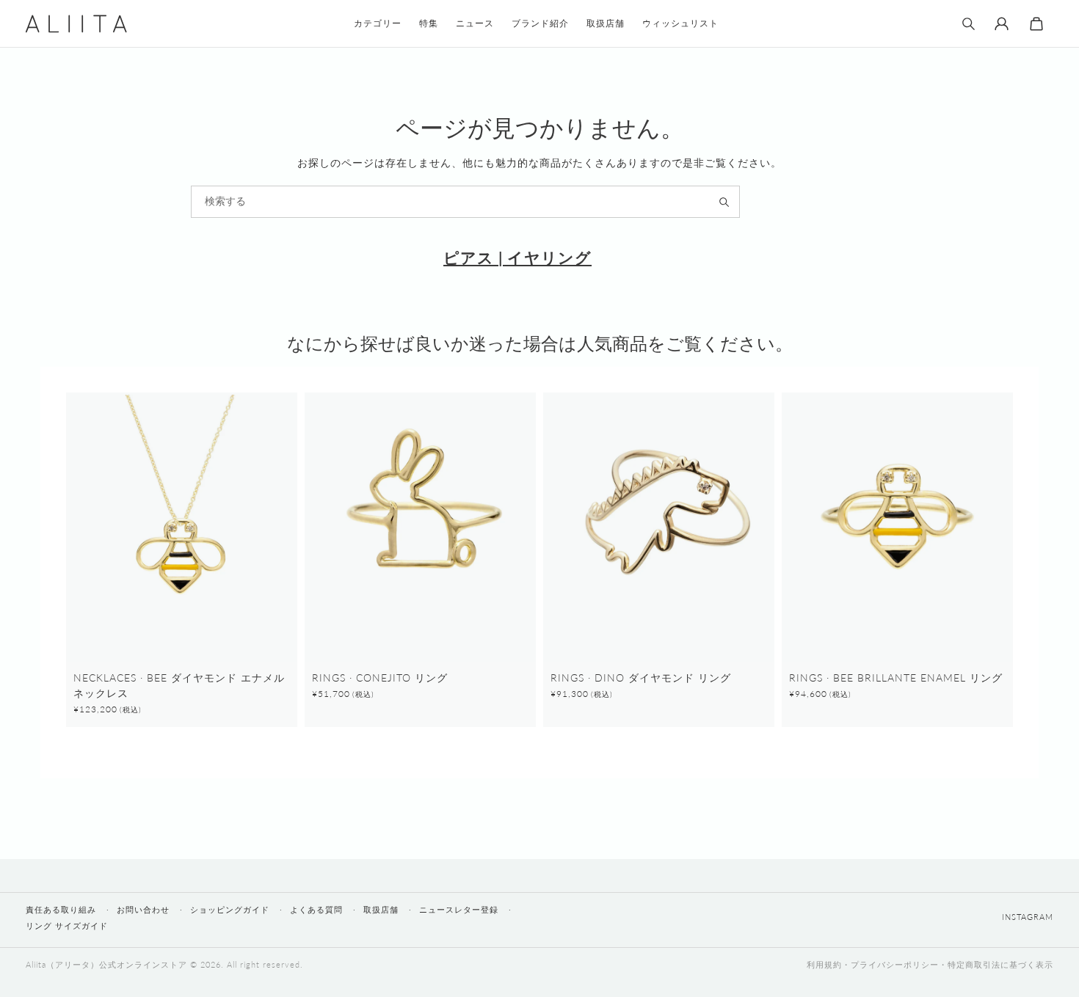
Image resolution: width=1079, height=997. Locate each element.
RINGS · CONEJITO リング (380, 677)
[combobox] (465, 202)
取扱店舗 (381, 909)
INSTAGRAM (1027, 916)
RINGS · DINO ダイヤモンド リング (641, 677)
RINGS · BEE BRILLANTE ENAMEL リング (896, 677)
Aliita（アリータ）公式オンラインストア (106, 964)
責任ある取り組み (61, 909)
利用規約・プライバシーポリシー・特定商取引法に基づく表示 (930, 964)
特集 (428, 23)
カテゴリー (378, 23)
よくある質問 (316, 909)
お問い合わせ (143, 909)
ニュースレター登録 (458, 909)
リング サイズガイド (67, 925)
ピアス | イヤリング (517, 257)
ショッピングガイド (229, 909)
